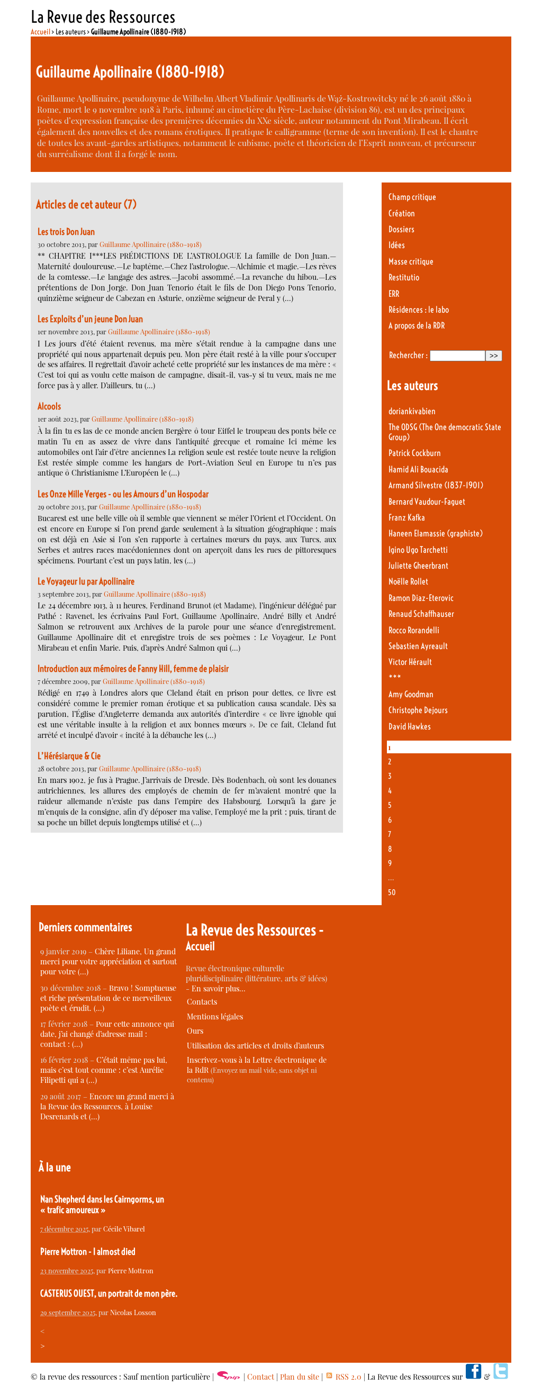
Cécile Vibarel (124, 1228)
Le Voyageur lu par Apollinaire (86, 581)
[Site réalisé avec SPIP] (228, 1377)
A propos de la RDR (417, 326)
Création (402, 213)
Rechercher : (408, 355)
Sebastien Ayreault (418, 646)
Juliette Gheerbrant (418, 566)
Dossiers (401, 229)
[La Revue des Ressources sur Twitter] (500, 1377)
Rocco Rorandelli (414, 630)
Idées (397, 245)
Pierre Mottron (130, 1270)
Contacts (202, 1002)
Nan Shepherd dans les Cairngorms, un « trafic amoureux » (102, 1204)
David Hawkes (410, 727)
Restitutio (404, 277)
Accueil (40, 32)
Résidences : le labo (419, 310)
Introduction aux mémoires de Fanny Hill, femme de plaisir (133, 668)
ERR (394, 294)
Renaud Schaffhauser (421, 614)
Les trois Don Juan (66, 231)
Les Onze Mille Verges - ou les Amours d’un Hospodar (123, 494)
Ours (195, 1031)
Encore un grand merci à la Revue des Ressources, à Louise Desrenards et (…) (107, 1106)
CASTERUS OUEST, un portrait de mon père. (109, 1293)
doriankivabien (412, 411)
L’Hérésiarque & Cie (69, 756)
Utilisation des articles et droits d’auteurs (255, 1046)
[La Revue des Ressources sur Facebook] (473, 1377)
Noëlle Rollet (408, 582)
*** (395, 678)
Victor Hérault (410, 662)
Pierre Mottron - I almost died (88, 1251)
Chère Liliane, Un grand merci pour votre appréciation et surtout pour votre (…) (108, 961)
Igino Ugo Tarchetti (418, 550)
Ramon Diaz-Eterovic (421, 598)
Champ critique (412, 197)
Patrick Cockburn (415, 453)
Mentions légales (215, 1016)
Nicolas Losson (133, 1312)
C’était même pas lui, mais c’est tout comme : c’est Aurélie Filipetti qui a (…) (103, 1070)
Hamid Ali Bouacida (418, 469)
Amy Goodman (411, 694)
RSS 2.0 (347, 1377)
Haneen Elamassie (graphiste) (436, 533)
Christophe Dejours (418, 710)
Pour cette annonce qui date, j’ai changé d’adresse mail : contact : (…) (107, 1034)
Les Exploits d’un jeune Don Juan (90, 319)
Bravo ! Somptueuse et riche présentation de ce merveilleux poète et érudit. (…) (108, 998)
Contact (260, 1377)
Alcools (49, 406)
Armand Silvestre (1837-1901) (436, 485)
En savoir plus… (219, 988)
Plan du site (299, 1377)
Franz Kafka (407, 518)
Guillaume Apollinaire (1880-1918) (151, 244)
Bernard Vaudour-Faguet (427, 502)
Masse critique (411, 262)
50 (392, 892)
